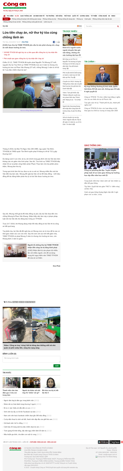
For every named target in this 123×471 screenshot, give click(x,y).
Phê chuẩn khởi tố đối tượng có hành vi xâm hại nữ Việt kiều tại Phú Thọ (72, 75)
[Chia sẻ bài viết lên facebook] (54, 42)
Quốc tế (75, 16)
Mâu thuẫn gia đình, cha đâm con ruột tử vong (20, 434)
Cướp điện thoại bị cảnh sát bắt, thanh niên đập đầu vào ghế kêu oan (28, 419)
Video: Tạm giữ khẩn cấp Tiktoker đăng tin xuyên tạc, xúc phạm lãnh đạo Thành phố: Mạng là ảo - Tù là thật (71, 96)
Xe (109, 16)
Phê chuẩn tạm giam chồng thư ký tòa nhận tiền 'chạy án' (24, 58)
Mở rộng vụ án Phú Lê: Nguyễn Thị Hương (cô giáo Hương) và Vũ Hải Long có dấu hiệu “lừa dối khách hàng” (72, 63)
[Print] (59, 42)
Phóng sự (80, 19)
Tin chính (10, 16)
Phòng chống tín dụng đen (66, 19)
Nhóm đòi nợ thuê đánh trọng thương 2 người (20, 404)
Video (113, 16)
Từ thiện (94, 16)
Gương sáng (84, 16)
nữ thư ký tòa (30, 302)
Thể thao (67, 16)
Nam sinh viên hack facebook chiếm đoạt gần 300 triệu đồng (25, 415)
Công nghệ (102, 16)
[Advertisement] (76, 7)
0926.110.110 (41, 442)
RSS (80, 26)
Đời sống (59, 16)
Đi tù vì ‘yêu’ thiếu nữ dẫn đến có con (17, 408)
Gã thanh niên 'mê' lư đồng (13, 423)
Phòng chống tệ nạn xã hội (12, 22)
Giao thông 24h (26, 16)
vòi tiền (21, 302)
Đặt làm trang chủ (13, 442)
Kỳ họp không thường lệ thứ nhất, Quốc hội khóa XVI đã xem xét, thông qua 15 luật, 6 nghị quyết (102, 88)
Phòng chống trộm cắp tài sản (102, 19)
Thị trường (50, 16)
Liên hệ (25, 442)
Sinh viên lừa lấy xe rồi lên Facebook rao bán (19, 412)
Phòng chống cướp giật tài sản (32, 22)
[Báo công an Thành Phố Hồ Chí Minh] (15, 5)
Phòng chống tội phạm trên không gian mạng (26, 19)
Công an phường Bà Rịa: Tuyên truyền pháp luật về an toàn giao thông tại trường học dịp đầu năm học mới (102, 172)
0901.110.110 (51, 442)
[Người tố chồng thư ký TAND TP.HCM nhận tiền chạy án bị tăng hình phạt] (15, 250)
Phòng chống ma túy (49, 19)
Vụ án (17, 16)
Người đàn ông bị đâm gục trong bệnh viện (19, 400)
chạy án (15, 302)
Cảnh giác (88, 19)
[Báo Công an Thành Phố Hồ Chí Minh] (4, 15)
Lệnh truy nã (48, 22)
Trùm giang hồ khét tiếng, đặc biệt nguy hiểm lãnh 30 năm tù (25, 431)
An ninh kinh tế (38, 16)
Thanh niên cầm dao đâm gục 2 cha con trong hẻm (10, 392)
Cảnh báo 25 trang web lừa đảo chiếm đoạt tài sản (21, 427)
